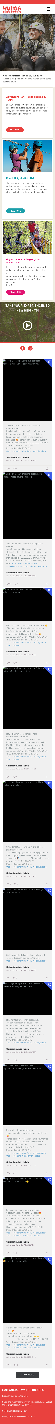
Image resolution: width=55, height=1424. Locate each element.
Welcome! (15, 130)
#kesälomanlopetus (31, 1156)
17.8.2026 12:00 (30, 769)
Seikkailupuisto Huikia (17, 457)
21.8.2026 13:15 (30, 576)
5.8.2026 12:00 (30, 1357)
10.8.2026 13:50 (30, 1165)
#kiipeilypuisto (39, 451)
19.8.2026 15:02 (30, 655)
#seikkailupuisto (27, 566)
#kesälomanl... (41, 566)
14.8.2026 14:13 (30, 876)
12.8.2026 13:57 (30, 1052)
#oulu (29, 451)
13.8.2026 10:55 (30, 970)
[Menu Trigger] (48, 9)
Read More (15, 211)
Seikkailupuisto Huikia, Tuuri (14, 1411)
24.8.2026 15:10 (30, 461)
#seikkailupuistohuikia (16, 451)
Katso (27, 326)
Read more (15, 292)
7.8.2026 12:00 (30, 1245)
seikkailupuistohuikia (14, 461)
